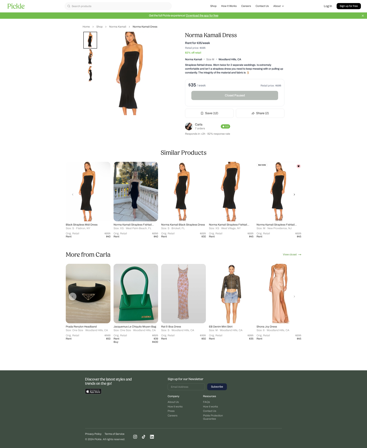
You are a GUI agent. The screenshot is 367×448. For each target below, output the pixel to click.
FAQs (206, 402)
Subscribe (217, 386)
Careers (246, 6)
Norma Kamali (117, 26)
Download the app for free (202, 15)
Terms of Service (114, 434)
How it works (175, 406)
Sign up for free (349, 6)
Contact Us (262, 6)
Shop (213, 6)
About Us (173, 402)
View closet (290, 254)
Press (171, 411)
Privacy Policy (93, 434)
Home (86, 26)
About (277, 6)
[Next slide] (294, 194)
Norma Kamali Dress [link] (145, 26)
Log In (328, 6)
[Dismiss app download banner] (362, 15)
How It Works (229, 6)
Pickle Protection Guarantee (213, 417)
